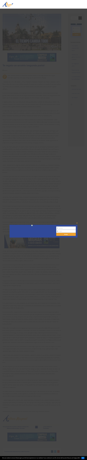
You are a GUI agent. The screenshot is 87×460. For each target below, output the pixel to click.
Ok (83, 458)
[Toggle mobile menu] (83, 4)
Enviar (66, 234)
